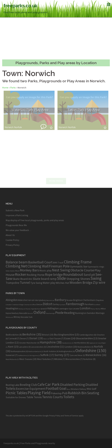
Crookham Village (17, 305)
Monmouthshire (85, 347)
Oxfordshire (90, 350)
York (30, 317)
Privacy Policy (12, 244)
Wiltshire (59, 359)
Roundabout (73, 274)
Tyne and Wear (77, 355)
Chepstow (100, 300)
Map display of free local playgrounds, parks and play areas (35, 220)
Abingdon (12, 300)
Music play (45, 270)
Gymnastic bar (79, 266)
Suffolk (47, 355)
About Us (10, 235)
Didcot (47, 304)
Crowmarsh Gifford (30, 305)
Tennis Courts (52, 397)
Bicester (70, 300)
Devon (24, 338)
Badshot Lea (50, 300)
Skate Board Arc (22, 279)
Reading (69, 313)
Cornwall (13, 338)
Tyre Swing (36, 282)
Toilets (68, 396)
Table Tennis (34, 397)
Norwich (9, 127)
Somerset (12, 355)
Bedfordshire (14, 334)
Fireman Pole (59, 266)
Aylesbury (42, 300)
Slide (61, 278)
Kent (13, 346)
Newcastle (23, 313)
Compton (9, 305)
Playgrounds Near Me (16, 225)
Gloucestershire (87, 338)
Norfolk (18, 127)
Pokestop (56, 393)
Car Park (52, 384)
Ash (29, 300)
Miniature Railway (78, 389)
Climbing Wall (38, 266)
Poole (59, 312)
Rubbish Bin (77, 393)
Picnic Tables (16, 392)
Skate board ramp (45, 279)
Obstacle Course (82, 270)
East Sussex (57, 338)
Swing (96, 278)
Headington (12, 308)
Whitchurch (9, 317)
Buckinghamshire (66, 334)
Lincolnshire (55, 346)
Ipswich (44, 308)
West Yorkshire (45, 359)
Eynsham (62, 305)
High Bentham (35, 309)
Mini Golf (91, 388)
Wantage (100, 313)
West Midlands (12, 359)
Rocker (20, 274)
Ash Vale (34, 300)
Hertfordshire (81, 342)
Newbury (15, 313)
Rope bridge (54, 274)
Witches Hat (62, 282)
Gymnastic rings (96, 266)
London (85, 308)
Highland (93, 343)
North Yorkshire (51, 351)
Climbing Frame (78, 262)
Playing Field (39, 392)
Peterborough (50, 313)
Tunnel (25, 282)
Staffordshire (23, 355)
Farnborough (75, 304)
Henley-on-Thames (25, 309)
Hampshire (51, 342)
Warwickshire (95, 355)
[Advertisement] (56, 38)
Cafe (41, 384)
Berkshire (32, 334)
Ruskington (80, 313)
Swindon (91, 313)
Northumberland (35, 351)
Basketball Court (40, 262)
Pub (64, 393)
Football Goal (56, 388)
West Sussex (28, 359)
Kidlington (52, 308)
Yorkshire (89, 359)
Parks (13, 87)
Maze (17, 270)
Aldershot (23, 300)
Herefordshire (67, 343)
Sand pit (89, 275)
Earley (56, 304)
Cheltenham (89, 300)
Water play (49, 282)
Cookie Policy (12, 240)
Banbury (60, 300)
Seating (93, 392)
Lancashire (25, 347)
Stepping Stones (78, 279)
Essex (69, 338)
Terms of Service (71, 415)
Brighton (77, 300)
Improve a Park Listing (17, 215)
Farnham (89, 304)
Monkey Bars (29, 270)
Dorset (36, 338)
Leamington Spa (65, 308)
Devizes (39, 304)
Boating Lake (12, 385)
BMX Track (58, 262)
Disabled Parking (72, 384)
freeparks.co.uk (20, 5)
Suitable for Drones (16, 397)
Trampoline (12, 282)
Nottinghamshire (67, 351)
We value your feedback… (18, 230)
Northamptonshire (19, 351)
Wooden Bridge (81, 282)
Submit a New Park (15, 210)
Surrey (61, 355)
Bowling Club (28, 385)
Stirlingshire (34, 355)
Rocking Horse (36, 275)
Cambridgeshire (87, 334)
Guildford (97, 305)
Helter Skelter (10, 271)
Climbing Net (16, 266)
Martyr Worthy (95, 309)
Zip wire (99, 282)
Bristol (48, 334)
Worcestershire (74, 359)
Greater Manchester (29, 342)
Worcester (24, 317)
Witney (17, 317)
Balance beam (17, 262)
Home (5, 87)
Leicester (76, 308)
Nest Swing (61, 270)
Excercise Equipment (31, 389)
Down (46, 339)
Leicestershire (38, 347)
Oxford (39, 312)
